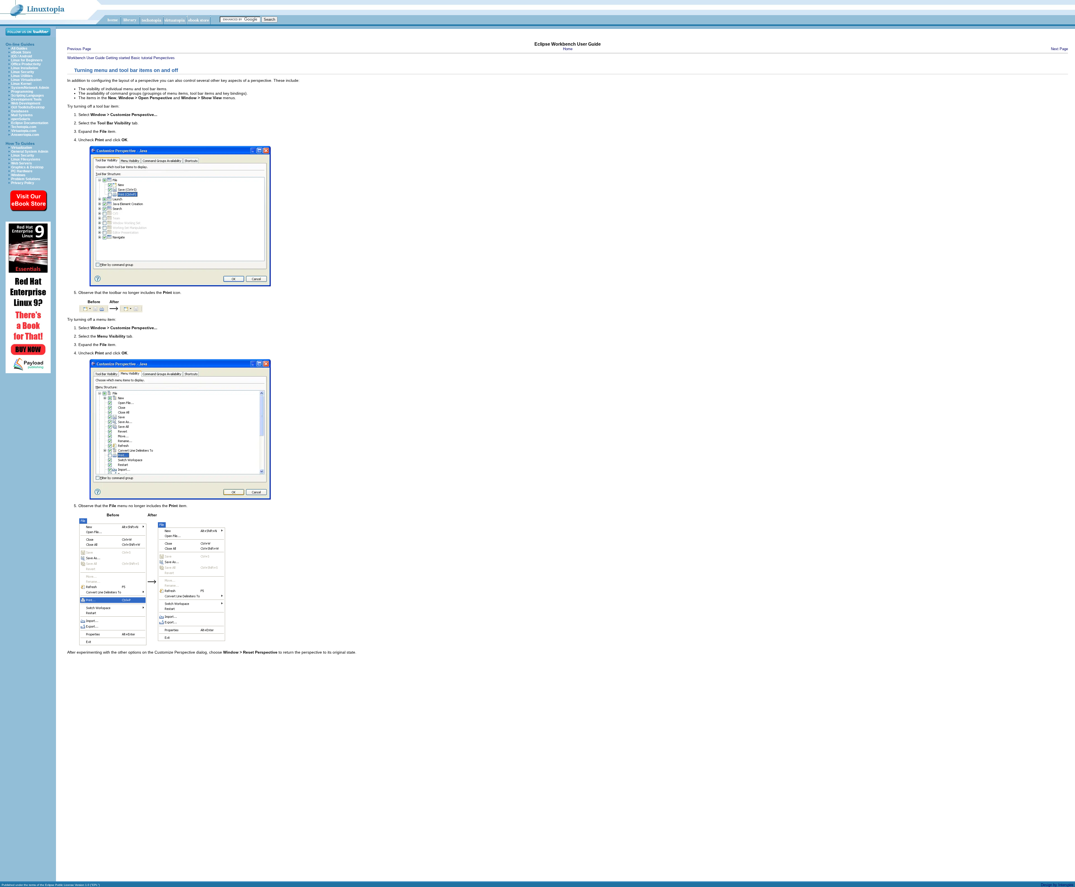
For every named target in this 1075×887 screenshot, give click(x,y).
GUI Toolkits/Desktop (28, 107)
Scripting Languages (27, 95)
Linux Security (22, 72)
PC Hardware (21, 171)
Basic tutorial (141, 58)
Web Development (25, 103)
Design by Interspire (1057, 885)
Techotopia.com (23, 127)
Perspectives (164, 58)
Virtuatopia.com (23, 131)
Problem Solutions (25, 179)
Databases (20, 111)
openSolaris (20, 119)
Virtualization (21, 148)
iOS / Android (21, 56)
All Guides (19, 48)
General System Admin (29, 152)
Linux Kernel (21, 84)
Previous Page (79, 49)
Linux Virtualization (26, 80)
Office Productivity (26, 64)
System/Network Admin (30, 88)
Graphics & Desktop (27, 167)
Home (567, 49)
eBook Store (21, 52)
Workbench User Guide (86, 58)
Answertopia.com (25, 135)
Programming (22, 92)
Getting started (118, 58)
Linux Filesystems (25, 159)
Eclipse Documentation (29, 123)
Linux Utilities (22, 76)
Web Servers (21, 163)
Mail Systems (22, 115)
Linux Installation (24, 68)
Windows (18, 175)
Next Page (1059, 49)
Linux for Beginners (27, 60)
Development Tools (26, 99)
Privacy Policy (22, 183)
